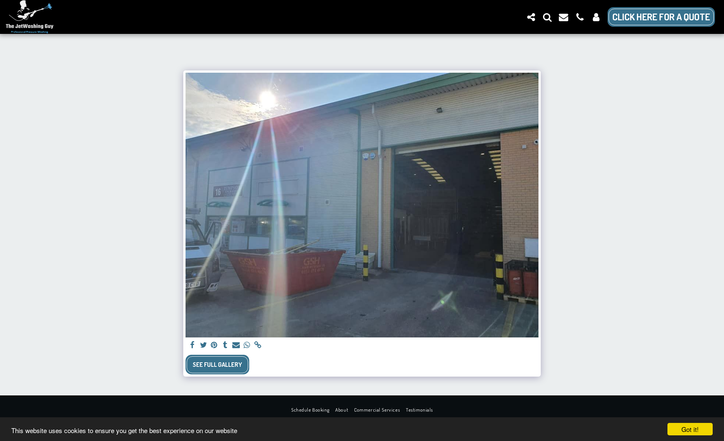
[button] (531, 17)
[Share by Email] (236, 345)
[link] (258, 345)
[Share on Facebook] (192, 345)
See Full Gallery (217, 364)
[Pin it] (214, 345)
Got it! (690, 429)
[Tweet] (203, 345)
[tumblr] (225, 345)
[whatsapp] (247, 345)
